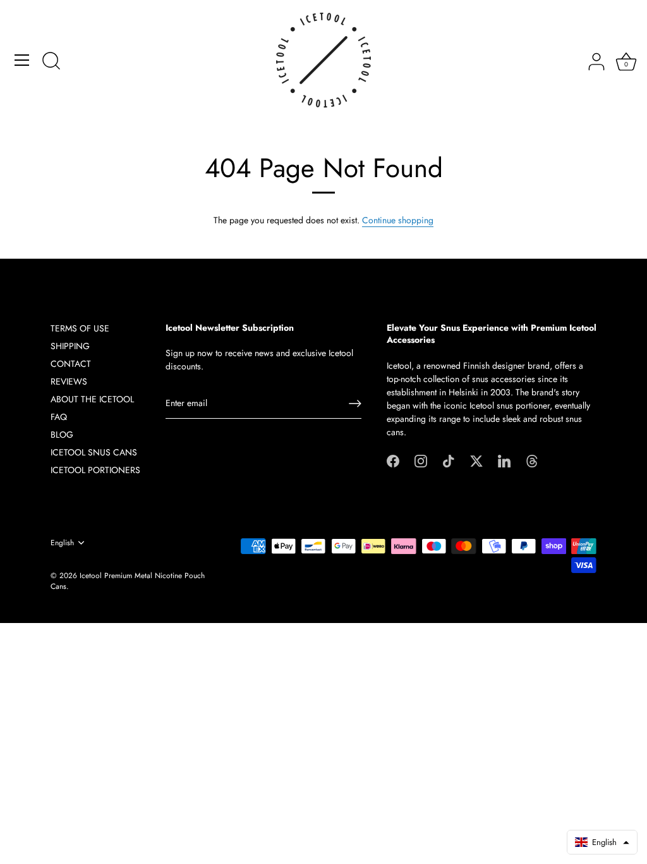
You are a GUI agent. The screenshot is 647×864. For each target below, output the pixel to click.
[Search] (51, 62)
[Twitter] (476, 460)
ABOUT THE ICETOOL (92, 399)
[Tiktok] (448, 460)
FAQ (59, 416)
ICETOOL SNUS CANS (94, 452)
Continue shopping (397, 220)
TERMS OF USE (80, 328)
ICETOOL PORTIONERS (95, 470)
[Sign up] (355, 403)
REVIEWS (69, 381)
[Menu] (22, 60)
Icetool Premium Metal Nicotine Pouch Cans (128, 580)
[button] (602, 842)
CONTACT (71, 363)
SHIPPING (70, 346)
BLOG (62, 434)
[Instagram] (420, 460)
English (62, 543)
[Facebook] (393, 460)
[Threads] (532, 460)
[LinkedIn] (504, 460)
